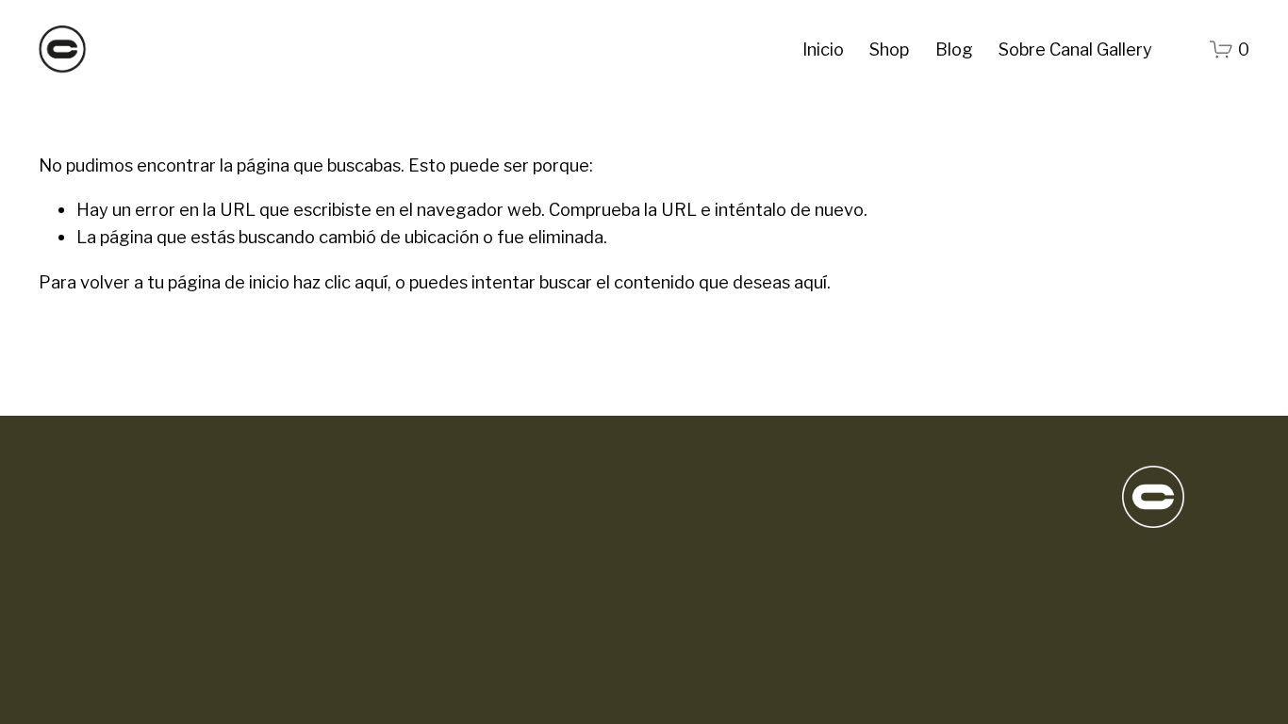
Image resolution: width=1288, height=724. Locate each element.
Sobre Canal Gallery (1075, 49)
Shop (889, 49)
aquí (810, 282)
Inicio (823, 49)
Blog (954, 49)
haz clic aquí (340, 282)
